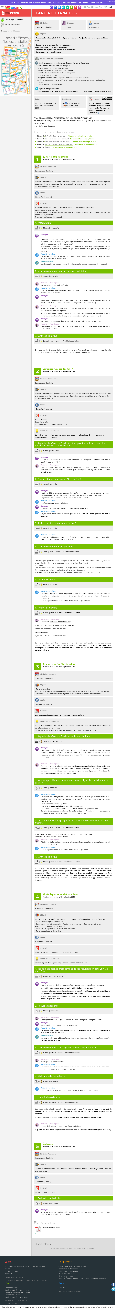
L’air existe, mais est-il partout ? (57, 139)
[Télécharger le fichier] (36, 1234)
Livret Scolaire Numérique (68, 1269)
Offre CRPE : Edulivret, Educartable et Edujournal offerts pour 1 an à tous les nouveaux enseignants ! (57, 2)
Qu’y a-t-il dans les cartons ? (55, 136)
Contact (7, 1269)
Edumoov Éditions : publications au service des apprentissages (82, 1278)
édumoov (8, 1273)
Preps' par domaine (12, 24)
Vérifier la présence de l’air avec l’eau (59, 144)
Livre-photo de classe (66, 1276)
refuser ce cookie (101, 1307)
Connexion (62, 1288)
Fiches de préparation (67, 1273)
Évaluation (49, 147)
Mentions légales (11, 1288)
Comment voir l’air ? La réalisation (58, 142)
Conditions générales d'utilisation (17, 1290)
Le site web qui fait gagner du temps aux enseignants (25, 1266)
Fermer (112, 1)
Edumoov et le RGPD (12, 1295)
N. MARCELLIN (94, 27)
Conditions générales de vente (16, 1297)
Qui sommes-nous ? (12, 1271)
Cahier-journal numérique (68, 1271)
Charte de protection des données (17, 1292)
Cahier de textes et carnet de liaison (72, 1266)
